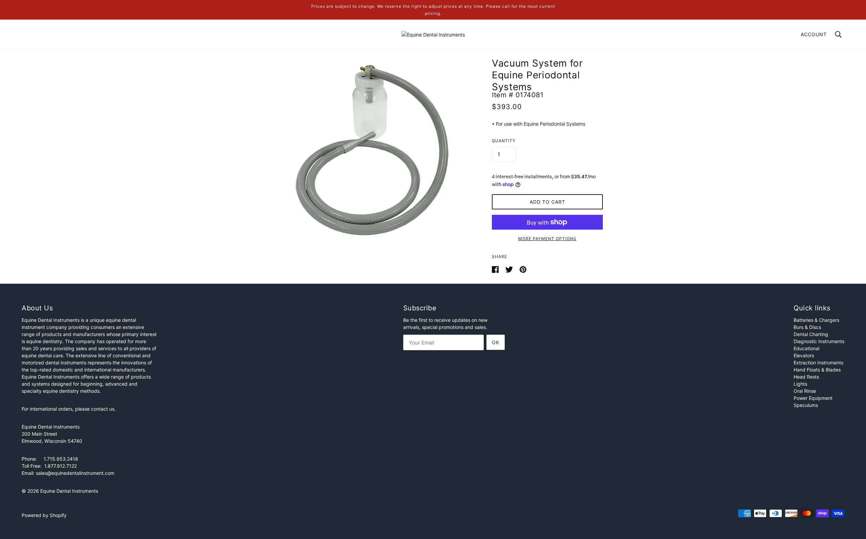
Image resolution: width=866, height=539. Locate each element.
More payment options (547, 238)
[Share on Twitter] (510, 269)
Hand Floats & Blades (817, 370)
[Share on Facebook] (496, 269)
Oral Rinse (805, 391)
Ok (495, 342)
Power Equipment (813, 398)
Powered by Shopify (44, 515)
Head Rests (806, 377)
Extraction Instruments (818, 362)
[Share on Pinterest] (523, 269)
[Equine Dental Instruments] (433, 34)
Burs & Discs (807, 327)
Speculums (806, 405)
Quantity (504, 140)
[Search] (838, 34)
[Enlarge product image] (369, 150)
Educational (806, 348)
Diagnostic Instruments (819, 341)
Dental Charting (811, 334)
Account (814, 34)
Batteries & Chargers (816, 320)
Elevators (804, 355)
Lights (800, 384)
